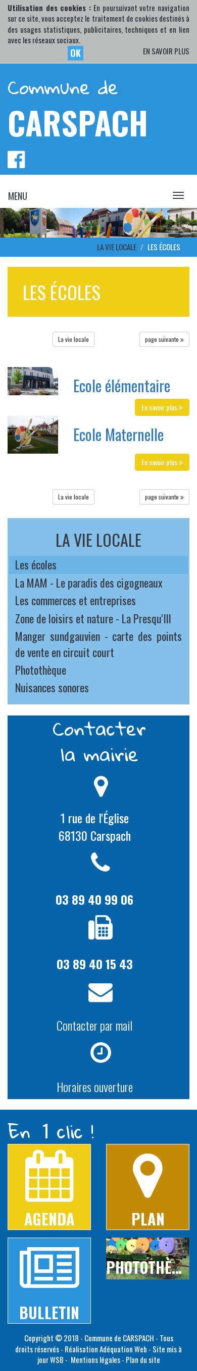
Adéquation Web (123, 1348)
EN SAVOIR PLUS (166, 51)
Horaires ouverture (95, 1086)
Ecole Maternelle (118, 434)
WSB (57, 1359)
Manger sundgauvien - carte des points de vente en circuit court (98, 644)
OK (75, 52)
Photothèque (40, 670)
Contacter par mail (94, 1025)
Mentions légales (94, 1359)
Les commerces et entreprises (75, 600)
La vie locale (73, 339)
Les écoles (36, 564)
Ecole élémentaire (121, 385)
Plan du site (143, 1359)
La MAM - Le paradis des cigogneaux (89, 582)
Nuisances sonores (52, 687)
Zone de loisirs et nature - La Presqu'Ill (93, 618)
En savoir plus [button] (160, 407)
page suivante (162, 339)
